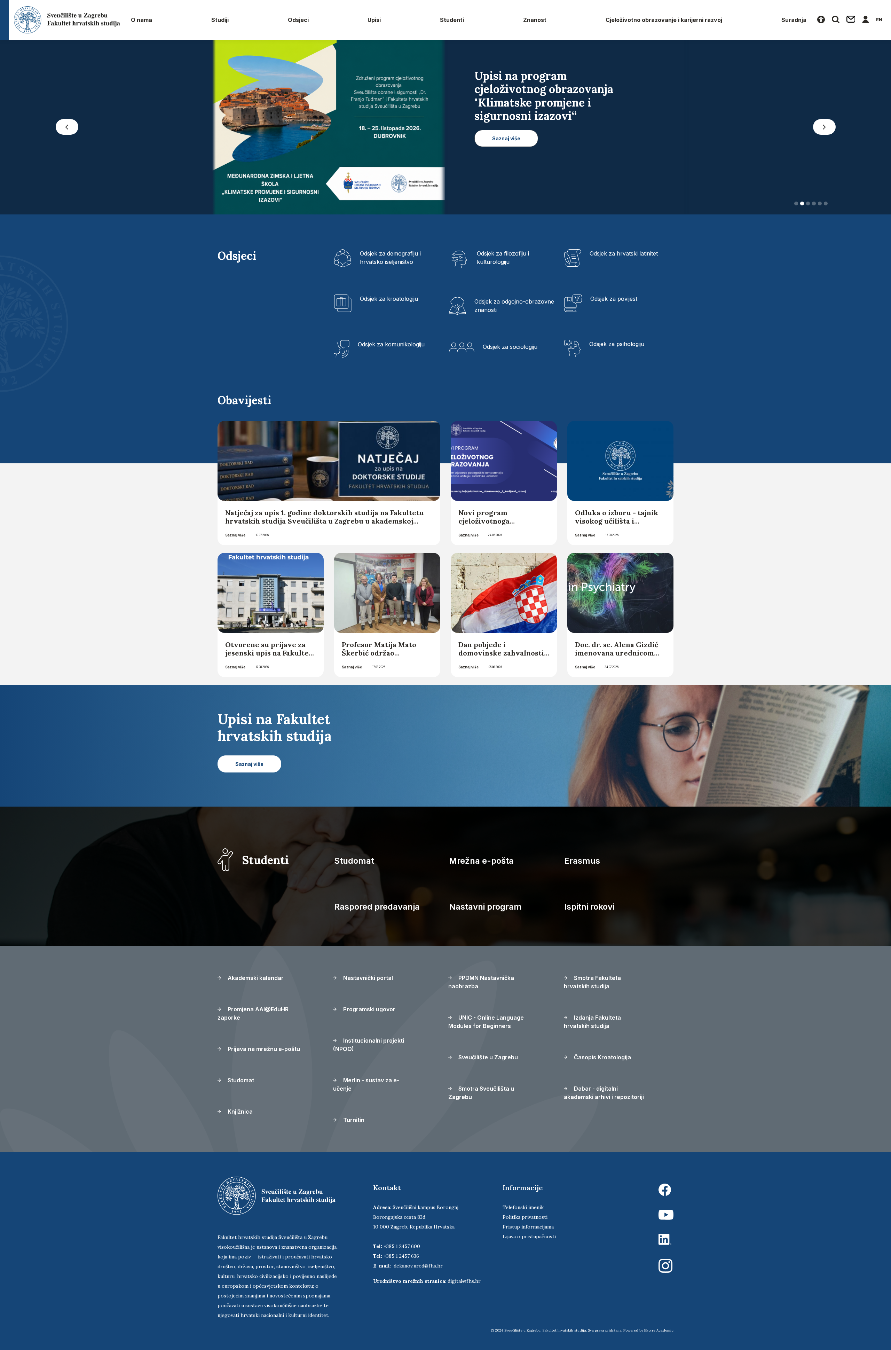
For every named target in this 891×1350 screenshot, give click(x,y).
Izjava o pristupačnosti (529, 1238)
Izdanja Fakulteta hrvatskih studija (592, 1023)
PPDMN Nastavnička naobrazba (481, 984)
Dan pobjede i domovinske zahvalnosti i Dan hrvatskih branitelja (503, 655)
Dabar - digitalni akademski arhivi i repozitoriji (604, 1094)
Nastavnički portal (367, 979)
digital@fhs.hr (464, 1283)
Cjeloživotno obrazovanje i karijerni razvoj (664, 19)
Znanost (534, 19)
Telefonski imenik (523, 1209)
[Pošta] (851, 20)
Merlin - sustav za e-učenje (366, 1086)
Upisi (374, 19)
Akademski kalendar (255, 979)
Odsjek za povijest (613, 300)
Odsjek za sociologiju (510, 348)
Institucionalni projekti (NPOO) (368, 1046)
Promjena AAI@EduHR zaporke (253, 1015)
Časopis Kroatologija (602, 1059)
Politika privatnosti (525, 1219)
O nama (141, 19)
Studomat (354, 863)
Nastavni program (485, 909)
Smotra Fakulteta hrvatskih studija (592, 984)
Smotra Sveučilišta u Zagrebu (481, 1094)
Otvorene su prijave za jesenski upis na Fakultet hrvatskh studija (268, 655)
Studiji (220, 19)
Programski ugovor (368, 1011)
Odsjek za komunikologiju (391, 346)
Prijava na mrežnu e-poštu (263, 1050)
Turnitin (353, 1122)
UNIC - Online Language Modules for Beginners (486, 1023)
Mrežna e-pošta (481, 863)
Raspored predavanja (377, 909)
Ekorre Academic (658, 1332)
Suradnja (793, 19)
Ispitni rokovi (589, 909)
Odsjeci (298, 19)
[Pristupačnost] (821, 20)
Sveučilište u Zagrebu (487, 1059)
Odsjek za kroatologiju (389, 300)
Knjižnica (239, 1113)
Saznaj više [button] (506, 178)
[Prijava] (865, 20)
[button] (67, 128)
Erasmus (582, 863)
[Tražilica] (835, 20)
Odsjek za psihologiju (616, 346)
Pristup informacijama (528, 1229)
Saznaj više (235, 537)
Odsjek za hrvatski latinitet (624, 255)
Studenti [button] (452, 19)
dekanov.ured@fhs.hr (418, 1268)
